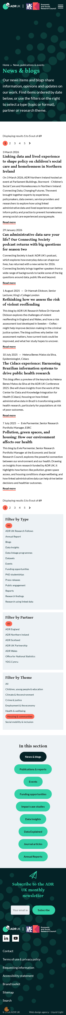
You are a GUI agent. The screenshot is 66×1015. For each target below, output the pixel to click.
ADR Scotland (12, 640)
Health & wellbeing (15, 710)
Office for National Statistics (20, 656)
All (6, 683)
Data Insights (12, 547)
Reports (9, 590)
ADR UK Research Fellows (19, 530)
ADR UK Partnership (16, 645)
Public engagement (15, 585)
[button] (7, 1009)
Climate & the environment (19, 694)
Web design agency (39, 1012)
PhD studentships (14, 574)
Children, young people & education (24, 689)
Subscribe (44, 910)
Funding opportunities (17, 569)
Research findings (14, 596)
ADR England (12, 629)
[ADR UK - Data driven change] (11, 6)
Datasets (10, 558)
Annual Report (13, 536)
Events (8, 563)
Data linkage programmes (18, 552)
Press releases (12, 579)
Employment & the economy (20, 705)
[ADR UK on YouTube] (15, 938)
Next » (30, 146)
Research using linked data (19, 601)
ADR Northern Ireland (17, 634)
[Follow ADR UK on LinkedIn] (6, 938)
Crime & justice (13, 700)
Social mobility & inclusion (19, 721)
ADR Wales (11, 650)
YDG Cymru (11, 661)
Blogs (8, 541)
